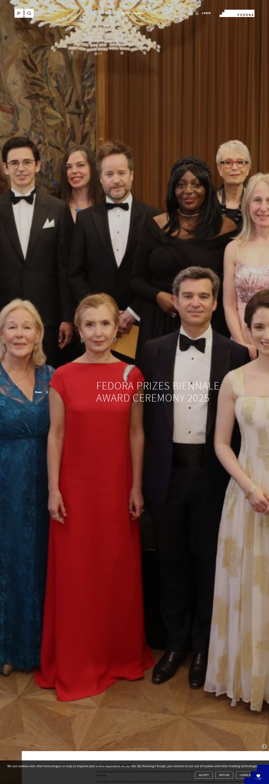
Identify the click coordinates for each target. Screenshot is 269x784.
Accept (204, 775)
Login (206, 13)
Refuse (224, 775)
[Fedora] (237, 12)
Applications (132, 13)
